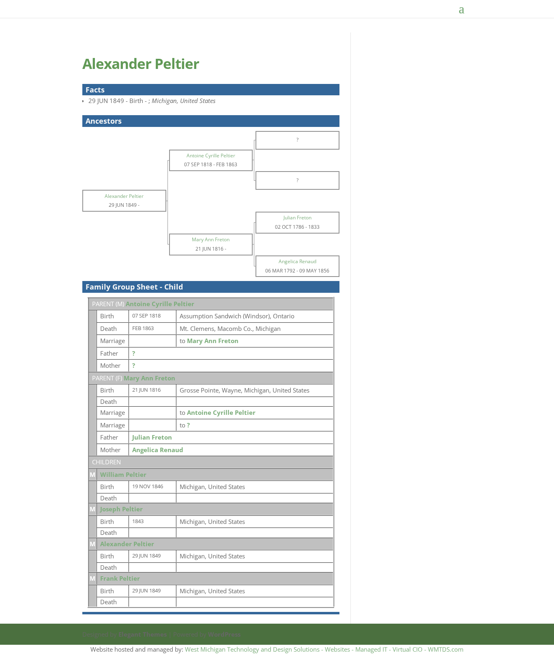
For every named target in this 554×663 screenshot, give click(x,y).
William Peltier (123, 474)
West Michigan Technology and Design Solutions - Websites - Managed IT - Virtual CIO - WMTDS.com (324, 649)
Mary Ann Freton (149, 378)
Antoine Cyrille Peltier (160, 304)
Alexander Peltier (127, 544)
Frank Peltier (120, 578)
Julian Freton (152, 437)
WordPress (224, 634)
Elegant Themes (142, 634)
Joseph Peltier (121, 509)
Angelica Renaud (157, 450)
